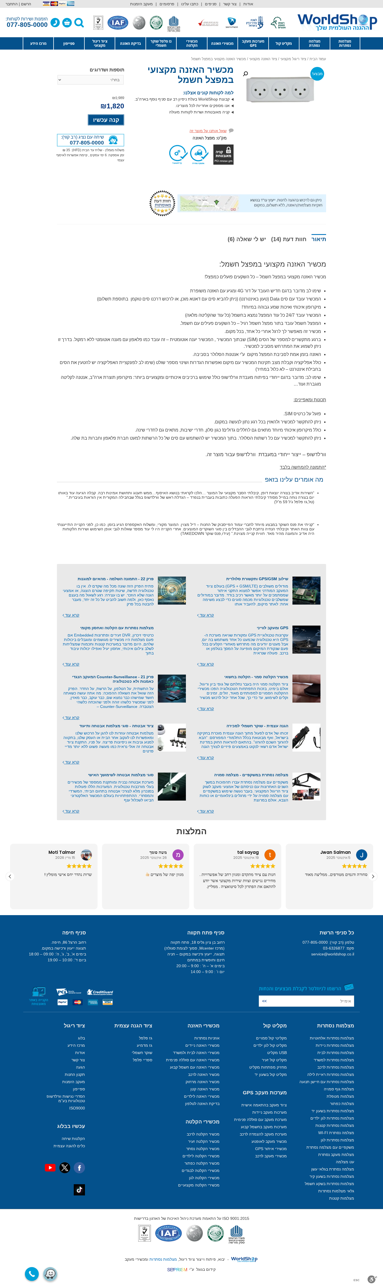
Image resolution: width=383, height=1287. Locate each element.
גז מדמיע (144, 1045)
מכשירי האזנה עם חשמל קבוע (195, 1067)
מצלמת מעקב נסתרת (336, 1154)
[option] (267, 22)
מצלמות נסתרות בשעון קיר (332, 1176)
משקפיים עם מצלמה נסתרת (330, 1147)
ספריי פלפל (142, 1060)
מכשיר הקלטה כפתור (202, 1163)
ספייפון (69, 43)
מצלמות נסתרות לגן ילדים (332, 1118)
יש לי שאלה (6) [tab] (247, 239)
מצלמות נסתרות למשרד (334, 1060)
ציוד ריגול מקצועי (99, 43)
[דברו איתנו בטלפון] (55, 22)
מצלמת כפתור (342, 1103)
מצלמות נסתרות (344, 43)
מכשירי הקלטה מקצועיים (199, 1185)
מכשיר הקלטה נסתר (203, 1148)
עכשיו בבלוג (71, 1126)
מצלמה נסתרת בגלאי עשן (332, 1169)
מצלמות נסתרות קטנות (334, 1125)
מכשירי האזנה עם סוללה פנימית (193, 1060)
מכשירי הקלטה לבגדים (201, 1170)
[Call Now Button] (32, 1274)
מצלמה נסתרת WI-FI (336, 1132)
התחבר (12, 4)
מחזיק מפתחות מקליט (268, 1067)
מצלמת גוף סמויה (339, 1089)
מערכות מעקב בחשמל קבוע (264, 1127)
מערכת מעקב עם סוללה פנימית (260, 1119)
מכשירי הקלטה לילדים (201, 1156)
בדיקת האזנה (130, 43)
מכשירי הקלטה (192, 43)
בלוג (81, 1038)
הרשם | (25, 4)
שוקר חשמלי (142, 1052)
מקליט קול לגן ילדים (270, 1045)
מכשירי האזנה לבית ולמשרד (196, 1052)
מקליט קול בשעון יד (271, 1074)
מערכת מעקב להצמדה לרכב (263, 1134)
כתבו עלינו (189, 4)
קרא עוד (206, 615)
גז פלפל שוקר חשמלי (161, 43)
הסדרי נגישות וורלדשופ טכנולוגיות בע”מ (66, 1098)
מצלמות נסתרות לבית (335, 1052)
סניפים (210, 4)
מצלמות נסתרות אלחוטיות (332, 1038)
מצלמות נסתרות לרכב (335, 1067)
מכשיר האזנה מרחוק (203, 1082)
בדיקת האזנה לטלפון (202, 1103)
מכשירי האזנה (222, 43)
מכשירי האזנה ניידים (202, 1045)
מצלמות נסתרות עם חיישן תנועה (326, 1082)
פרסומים (167, 4)
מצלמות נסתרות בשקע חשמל (329, 1183)
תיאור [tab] (319, 239)
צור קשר (230, 4)
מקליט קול (284, 43)
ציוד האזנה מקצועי (263, 59)
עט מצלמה (345, 1162)
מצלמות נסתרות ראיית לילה (330, 1074)
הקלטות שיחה (73, 1138)
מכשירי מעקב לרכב (271, 1156)
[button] (245, 74)
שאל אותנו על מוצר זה (208, 131)
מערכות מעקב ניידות (269, 1112)
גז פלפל (145, 1038)
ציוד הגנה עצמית (133, 1026)
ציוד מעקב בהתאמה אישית (264, 1105)
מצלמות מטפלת (340, 1096)
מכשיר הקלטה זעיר (204, 1141)
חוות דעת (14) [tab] (288, 239)
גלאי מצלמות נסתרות (336, 1191)
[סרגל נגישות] (372, 1279)
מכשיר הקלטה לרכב (203, 1134)
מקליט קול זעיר (274, 1060)
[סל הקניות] (67, 22)
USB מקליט (277, 1052)
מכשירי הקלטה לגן (204, 1178)
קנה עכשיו (106, 120)
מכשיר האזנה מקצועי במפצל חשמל (190, 75)
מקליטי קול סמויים (271, 1038)
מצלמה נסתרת (314, 43)
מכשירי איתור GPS (271, 1148)
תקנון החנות (75, 1074)
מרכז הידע (38, 43)
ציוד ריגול (74, 1026)
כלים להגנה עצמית (69, 1146)
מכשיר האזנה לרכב (204, 1074)
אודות (248, 4)
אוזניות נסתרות (207, 1038)
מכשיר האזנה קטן (205, 1089)
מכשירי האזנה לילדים (202, 1096)
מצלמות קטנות (341, 1198)
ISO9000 (77, 1108)
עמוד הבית (318, 59)
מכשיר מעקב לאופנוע (269, 1141)
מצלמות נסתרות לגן (337, 1140)
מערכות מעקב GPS (253, 43)
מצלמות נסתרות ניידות (335, 1045)
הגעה (80, 1067)
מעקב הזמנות (141, 4)
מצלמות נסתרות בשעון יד (333, 1111)
